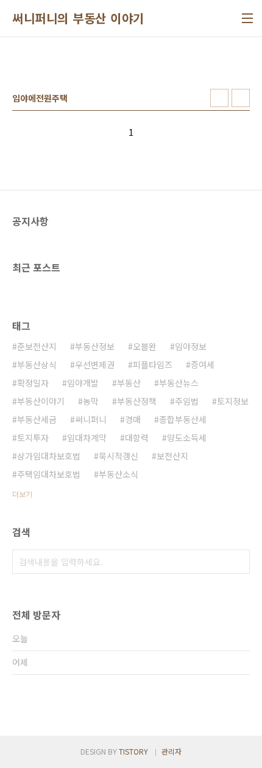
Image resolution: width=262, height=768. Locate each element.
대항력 (137, 437)
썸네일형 (219, 98)
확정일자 (33, 383)
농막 (91, 401)
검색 (237, 561)
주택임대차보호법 (48, 474)
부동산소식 (118, 474)
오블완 (145, 346)
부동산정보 (95, 346)
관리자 (171, 751)
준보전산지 (37, 346)
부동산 (129, 383)
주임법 (187, 401)
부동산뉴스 (179, 383)
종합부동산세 (183, 419)
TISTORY (133, 751)
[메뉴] (247, 18)
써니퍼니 (91, 419)
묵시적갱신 (118, 456)
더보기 (22, 494)
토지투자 (33, 437)
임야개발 (83, 383)
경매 (133, 419)
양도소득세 (187, 437)
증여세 (202, 364)
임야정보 (191, 346)
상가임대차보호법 (48, 456)
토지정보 (233, 401)
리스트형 (241, 98)
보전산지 (172, 456)
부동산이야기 (41, 401)
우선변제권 (95, 364)
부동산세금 (37, 419)
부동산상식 (37, 364)
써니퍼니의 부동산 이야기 (78, 18)
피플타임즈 (152, 364)
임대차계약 (87, 437)
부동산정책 (137, 401)
